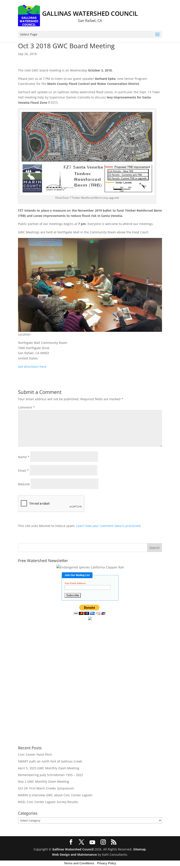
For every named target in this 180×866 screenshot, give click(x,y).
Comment (26, 407)
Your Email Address (75, 583)
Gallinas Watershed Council (73, 849)
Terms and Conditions (79, 863)
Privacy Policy (106, 863)
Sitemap (139, 849)
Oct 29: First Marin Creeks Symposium (46, 788)
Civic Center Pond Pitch (35, 754)
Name (23, 457)
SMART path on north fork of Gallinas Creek (50, 761)
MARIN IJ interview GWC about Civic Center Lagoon (55, 795)
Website (24, 484)
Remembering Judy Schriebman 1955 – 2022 (50, 775)
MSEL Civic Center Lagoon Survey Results (48, 802)
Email (23, 470)
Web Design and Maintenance (74, 854)
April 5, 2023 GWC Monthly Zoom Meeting (48, 768)
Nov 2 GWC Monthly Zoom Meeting (43, 781)
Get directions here (32, 366)
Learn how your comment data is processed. (108, 526)
